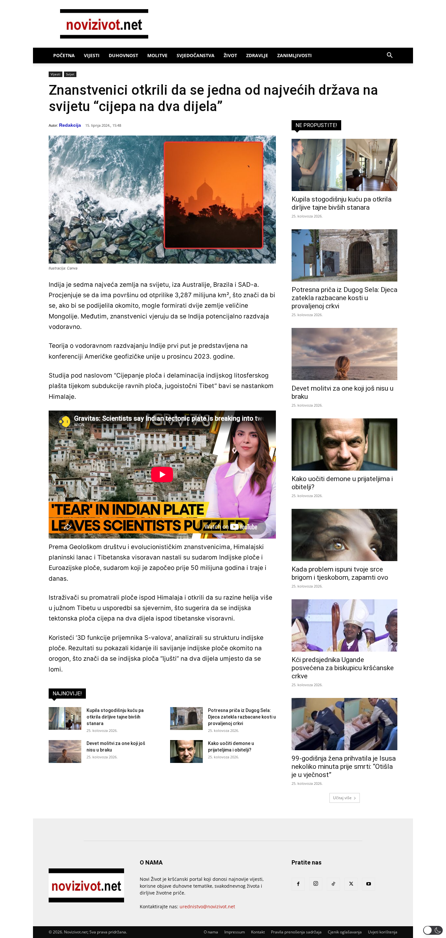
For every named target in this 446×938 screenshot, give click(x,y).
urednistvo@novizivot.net (207, 906)
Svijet (70, 74)
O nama (211, 932)
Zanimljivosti (294, 55)
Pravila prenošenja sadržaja (296, 932)
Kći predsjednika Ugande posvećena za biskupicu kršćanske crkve (343, 668)
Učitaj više (342, 798)
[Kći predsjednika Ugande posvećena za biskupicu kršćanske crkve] (344, 625)
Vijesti (92, 55)
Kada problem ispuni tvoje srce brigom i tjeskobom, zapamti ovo (340, 573)
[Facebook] (298, 884)
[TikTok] (333, 884)
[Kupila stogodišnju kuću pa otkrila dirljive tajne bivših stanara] (65, 718)
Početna (64, 55)
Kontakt (258, 932)
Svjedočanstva (196, 55)
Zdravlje (257, 55)
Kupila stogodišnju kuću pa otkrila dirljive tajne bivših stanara (115, 717)
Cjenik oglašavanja (345, 932)
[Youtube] (368, 884)
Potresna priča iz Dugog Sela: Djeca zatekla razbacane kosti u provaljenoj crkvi (242, 717)
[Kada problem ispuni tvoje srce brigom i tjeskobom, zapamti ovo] (344, 535)
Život (230, 55)
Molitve (157, 55)
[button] (389, 56)
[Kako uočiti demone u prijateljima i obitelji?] (186, 751)
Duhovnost (123, 55)
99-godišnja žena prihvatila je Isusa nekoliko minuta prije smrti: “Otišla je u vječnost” (344, 766)
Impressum (234, 932)
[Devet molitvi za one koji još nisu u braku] (65, 751)
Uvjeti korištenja (382, 932)
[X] (351, 884)
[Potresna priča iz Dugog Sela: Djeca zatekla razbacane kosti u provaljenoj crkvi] (186, 718)
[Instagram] (315, 883)
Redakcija (70, 125)
